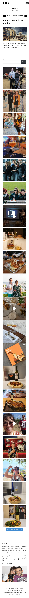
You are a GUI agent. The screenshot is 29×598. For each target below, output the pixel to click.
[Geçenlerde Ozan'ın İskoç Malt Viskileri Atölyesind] (14, 216)
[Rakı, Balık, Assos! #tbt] (14, 470)
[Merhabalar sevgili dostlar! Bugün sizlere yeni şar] (14, 193)
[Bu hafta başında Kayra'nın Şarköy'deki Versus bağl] (14, 424)
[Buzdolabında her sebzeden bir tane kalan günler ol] (14, 493)
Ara (4, 59)
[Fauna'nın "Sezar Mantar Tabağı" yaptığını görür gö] (14, 331)
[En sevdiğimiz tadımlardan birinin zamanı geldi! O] (14, 78)
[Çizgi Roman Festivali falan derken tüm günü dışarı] (14, 377)
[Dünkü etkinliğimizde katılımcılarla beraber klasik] (14, 262)
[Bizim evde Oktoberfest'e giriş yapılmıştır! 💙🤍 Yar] (14, 308)
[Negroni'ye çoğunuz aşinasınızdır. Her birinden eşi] (14, 447)
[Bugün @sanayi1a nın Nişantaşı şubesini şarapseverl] (14, 170)
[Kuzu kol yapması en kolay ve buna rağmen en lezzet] (14, 401)
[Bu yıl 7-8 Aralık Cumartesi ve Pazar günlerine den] (14, 101)
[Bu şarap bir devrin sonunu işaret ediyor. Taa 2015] (14, 516)
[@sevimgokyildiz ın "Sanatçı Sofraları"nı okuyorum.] (14, 354)
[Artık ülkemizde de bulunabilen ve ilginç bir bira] (14, 147)
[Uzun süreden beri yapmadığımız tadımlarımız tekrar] (14, 285)
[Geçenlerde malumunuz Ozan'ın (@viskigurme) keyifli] (14, 239)
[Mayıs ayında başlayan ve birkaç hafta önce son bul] (14, 124)
